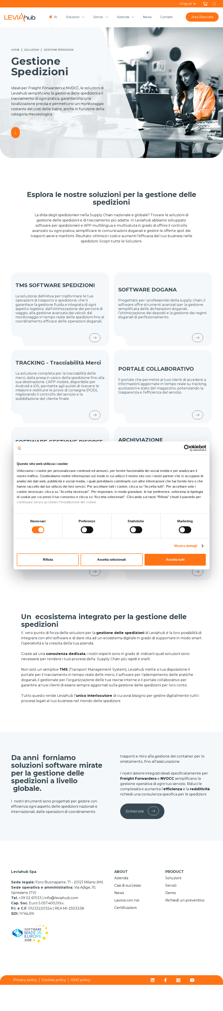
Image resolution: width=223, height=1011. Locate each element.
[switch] (87, 529)
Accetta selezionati (111, 560)
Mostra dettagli (186, 546)
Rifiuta (48, 560)
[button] (190, 3)
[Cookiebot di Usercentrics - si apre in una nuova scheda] (187, 448)
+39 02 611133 (30, 898)
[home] (19, 17)
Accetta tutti (175, 560)
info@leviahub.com (61, 898)
